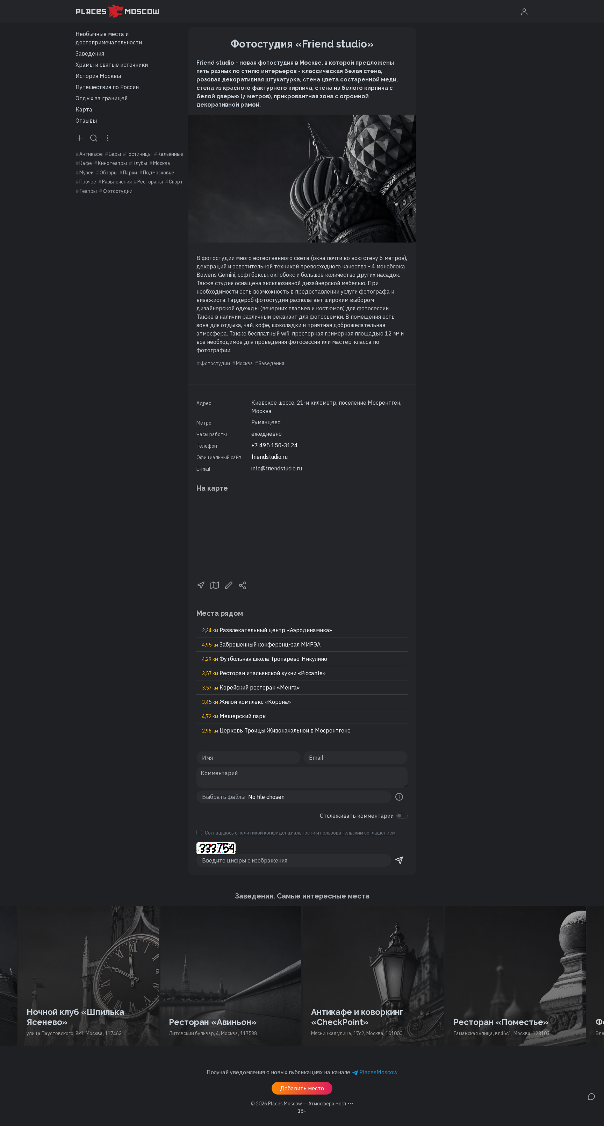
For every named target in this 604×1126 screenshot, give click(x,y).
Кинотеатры (112, 163)
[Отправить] (399, 860)
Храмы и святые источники (112, 64)
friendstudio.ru (269, 456)
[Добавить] (80, 137)
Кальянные (170, 154)
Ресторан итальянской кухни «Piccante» (263, 673)
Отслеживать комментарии (357, 815)
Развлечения (117, 182)
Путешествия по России (107, 87)
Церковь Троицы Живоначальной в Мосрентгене (276, 730)
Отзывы (86, 120)
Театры (88, 191)
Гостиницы (139, 154)
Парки (130, 172)
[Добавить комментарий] (591, 1095)
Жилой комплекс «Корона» (246, 701)
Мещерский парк (234, 716)
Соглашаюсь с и (300, 833)
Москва (161, 163)
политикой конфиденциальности (276, 833)
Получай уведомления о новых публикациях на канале (302, 1072)
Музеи (86, 172)
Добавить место (302, 1088)
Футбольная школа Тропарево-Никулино (264, 658)
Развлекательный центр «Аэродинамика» (267, 630)
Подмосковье (158, 172)
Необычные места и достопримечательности (109, 38)
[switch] (402, 815)
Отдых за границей (102, 98)
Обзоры (108, 172)
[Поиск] (93, 137)
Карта (84, 109)
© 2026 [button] (302, 1103)
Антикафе (91, 154)
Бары (115, 154)
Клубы (139, 163)
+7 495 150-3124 (274, 445)
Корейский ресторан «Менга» (251, 687)
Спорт (176, 182)
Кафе (85, 163)
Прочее (87, 182)
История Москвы (98, 75)
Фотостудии (117, 191)
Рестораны (150, 182)
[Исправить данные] (228, 584)
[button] (200, 584)
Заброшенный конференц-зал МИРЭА (261, 644)
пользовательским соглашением (357, 833)
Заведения (90, 53)
